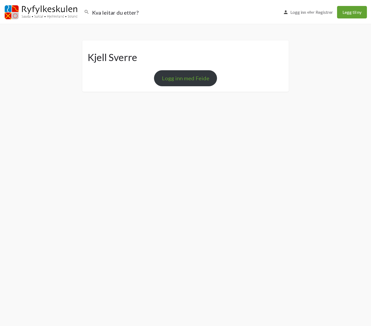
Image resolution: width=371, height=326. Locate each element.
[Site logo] (42, 11)
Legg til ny (351, 12)
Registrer (324, 12)
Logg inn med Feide (185, 78)
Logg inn (298, 12)
